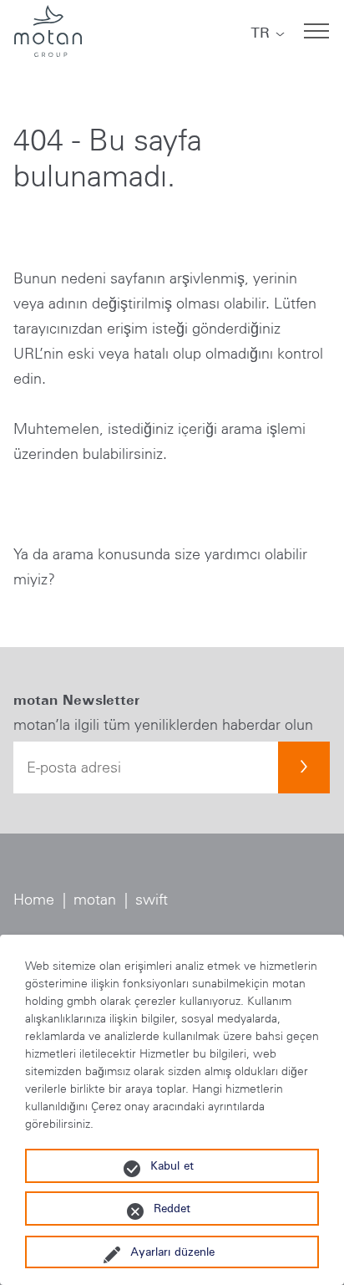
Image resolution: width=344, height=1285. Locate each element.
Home (33, 899)
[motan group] (47, 31)
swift (151, 899)
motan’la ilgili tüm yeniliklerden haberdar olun (163, 725)
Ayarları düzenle (172, 1251)
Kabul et (172, 1165)
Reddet (172, 1208)
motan (94, 899)
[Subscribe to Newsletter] (304, 767)
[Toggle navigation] (316, 31)
